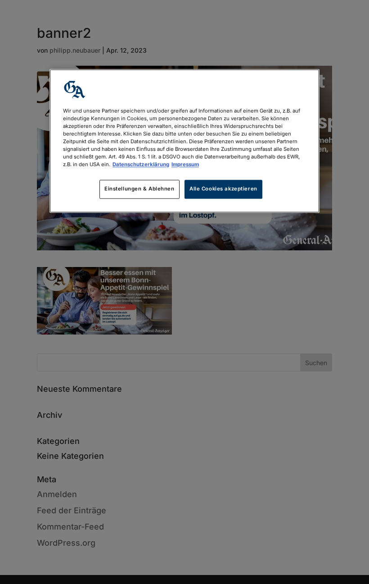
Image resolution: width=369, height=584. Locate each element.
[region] (185, 141)
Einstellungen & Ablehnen (139, 189)
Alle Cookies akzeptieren (223, 189)
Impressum (185, 164)
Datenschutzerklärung (140, 164)
